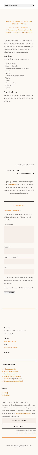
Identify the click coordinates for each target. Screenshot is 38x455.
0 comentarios (27, 32)
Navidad (21, 30)
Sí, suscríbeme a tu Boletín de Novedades (20, 288)
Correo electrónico (11, 257)
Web (5, 267)
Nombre (7, 247)
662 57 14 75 (10, 341)
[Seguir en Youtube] (19, 196)
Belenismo (24, 27)
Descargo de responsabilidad (13, 381)
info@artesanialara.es (10, 348)
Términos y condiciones (12, 374)
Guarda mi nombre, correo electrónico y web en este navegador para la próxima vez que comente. (18, 280)
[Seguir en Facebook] (9, 196)
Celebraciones (11, 30)
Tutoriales (16, 32)
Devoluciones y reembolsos (13, 379)
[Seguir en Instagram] (14, 196)
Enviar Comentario (9, 292)
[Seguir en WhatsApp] (29, 196)
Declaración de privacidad (12, 376)
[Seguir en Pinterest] (24, 196)
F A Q (6, 393)
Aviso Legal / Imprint (11, 371)
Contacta (7, 395)
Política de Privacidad (23, 413)
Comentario (8, 224)
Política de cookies (10, 369)
